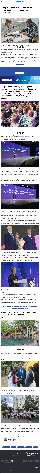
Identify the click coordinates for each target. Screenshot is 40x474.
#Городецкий (16, 306)
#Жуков (11, 306)
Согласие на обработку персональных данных (7, 470)
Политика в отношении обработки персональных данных (9, 469)
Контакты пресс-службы (12, 455)
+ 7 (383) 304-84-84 (32, 454)
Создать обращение (20, 72)
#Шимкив (20, 308)
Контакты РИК (4, 455)
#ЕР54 (14, 308)
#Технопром (22, 306)
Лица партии (11, 452)
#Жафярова (25, 308)
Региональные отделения (20, 453)
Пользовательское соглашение (5, 468)
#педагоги (35, 306)
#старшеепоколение (20, 64)
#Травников (5, 306)
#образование (29, 306)
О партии (3, 452)
